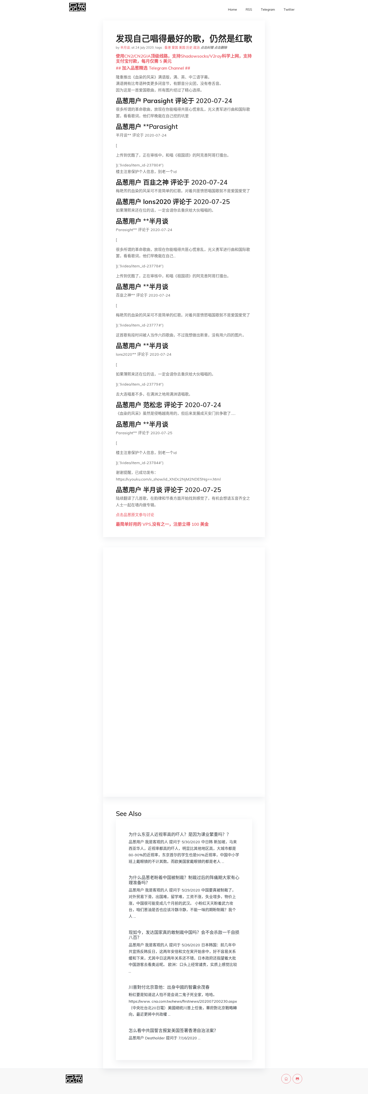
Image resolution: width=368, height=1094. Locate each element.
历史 (189, 47)
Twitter (289, 9)
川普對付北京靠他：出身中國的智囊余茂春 (169, 987)
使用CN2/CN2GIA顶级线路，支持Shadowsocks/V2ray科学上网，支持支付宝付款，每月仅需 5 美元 (184, 58)
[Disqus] (184, 618)
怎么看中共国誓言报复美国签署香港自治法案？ (173, 1030)
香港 (167, 47)
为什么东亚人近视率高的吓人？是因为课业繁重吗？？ (180, 834)
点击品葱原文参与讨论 (135, 514)
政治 (196, 47)
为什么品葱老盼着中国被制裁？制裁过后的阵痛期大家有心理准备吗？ (184, 880)
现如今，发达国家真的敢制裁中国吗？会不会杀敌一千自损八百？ (184, 935)
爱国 (175, 47)
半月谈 (125, 47)
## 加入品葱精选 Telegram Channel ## (153, 68)
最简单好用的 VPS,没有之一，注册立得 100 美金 (162, 524)
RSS (249, 9)
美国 (182, 47)
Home (232, 9)
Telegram (268, 9)
